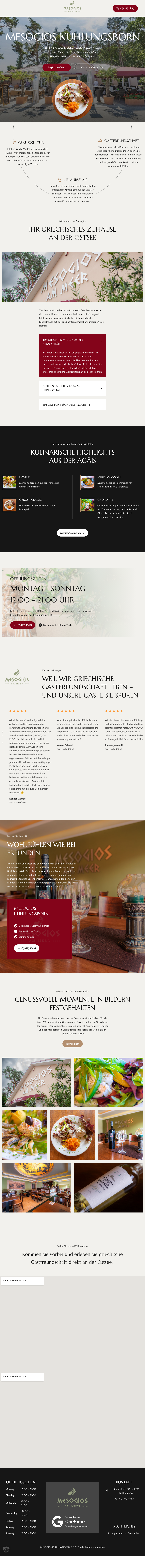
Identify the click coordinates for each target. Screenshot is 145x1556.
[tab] (72, 1043)
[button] (56, 67)
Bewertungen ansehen (76, 1526)
